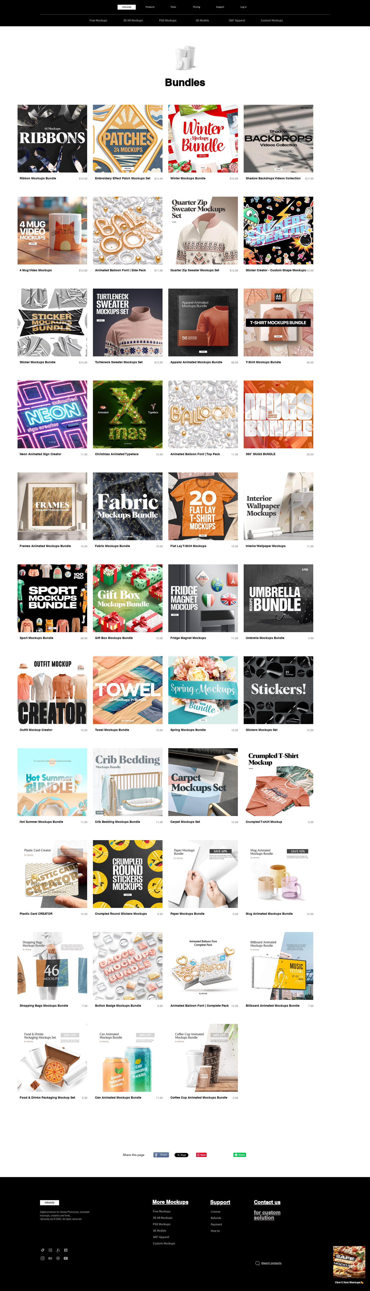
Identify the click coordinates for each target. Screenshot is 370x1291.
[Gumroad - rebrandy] (50, 1250)
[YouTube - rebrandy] (65, 1258)
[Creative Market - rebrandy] (42, 1250)
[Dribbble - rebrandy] (58, 1258)
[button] (349, 1282)
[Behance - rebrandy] (50, 1258)
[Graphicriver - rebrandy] (58, 1250)
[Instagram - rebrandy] (42, 1258)
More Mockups (170, 1202)
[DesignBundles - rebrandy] (65, 1250)
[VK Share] (224, 1155)
